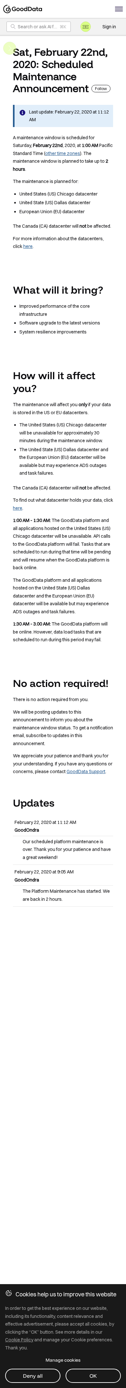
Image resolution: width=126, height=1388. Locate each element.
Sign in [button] (109, 27)
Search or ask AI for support (44, 27)
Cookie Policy (19, 1340)
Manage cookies (63, 1360)
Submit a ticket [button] (85, 27)
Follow (101, 88)
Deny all (33, 1376)
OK (93, 1376)
